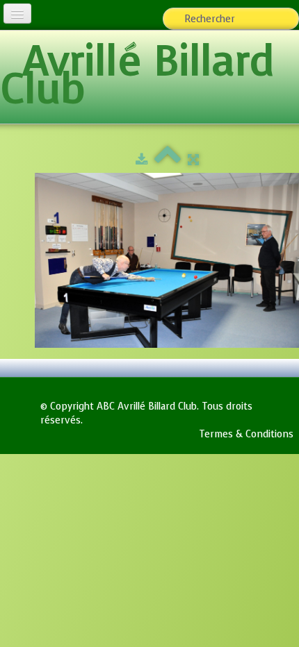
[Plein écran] (193, 160)
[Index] (167, 160)
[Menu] (17, 13)
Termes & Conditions (246, 434)
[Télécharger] (141, 160)
